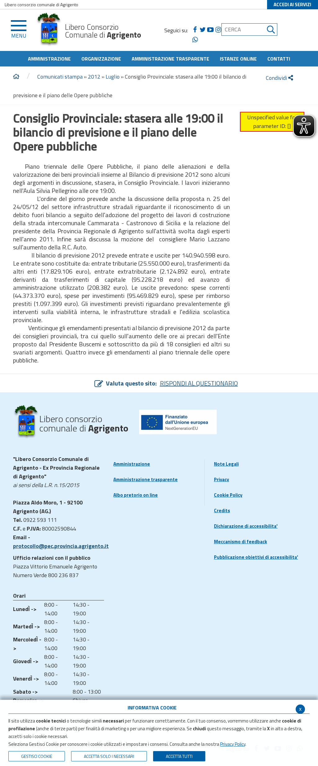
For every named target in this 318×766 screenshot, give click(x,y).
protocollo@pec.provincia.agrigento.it (61, 546)
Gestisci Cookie (36, 756)
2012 (94, 76)
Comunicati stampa (60, 76)
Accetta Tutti (179, 756)
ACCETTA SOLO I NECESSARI (109, 756)
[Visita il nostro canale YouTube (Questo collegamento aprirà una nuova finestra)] (210, 30)
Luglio (113, 76)
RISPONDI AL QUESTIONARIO (199, 383)
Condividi (277, 78)
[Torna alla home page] (16, 76)
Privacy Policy (232, 744)
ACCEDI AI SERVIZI (292, 4)
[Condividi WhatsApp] (195, 40)
